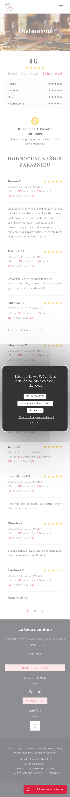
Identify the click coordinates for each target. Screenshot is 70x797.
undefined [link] (35, 422)
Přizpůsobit (35, 410)
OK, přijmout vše (35, 396)
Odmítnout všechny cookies (35, 403)
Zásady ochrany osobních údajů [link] (36, 417)
